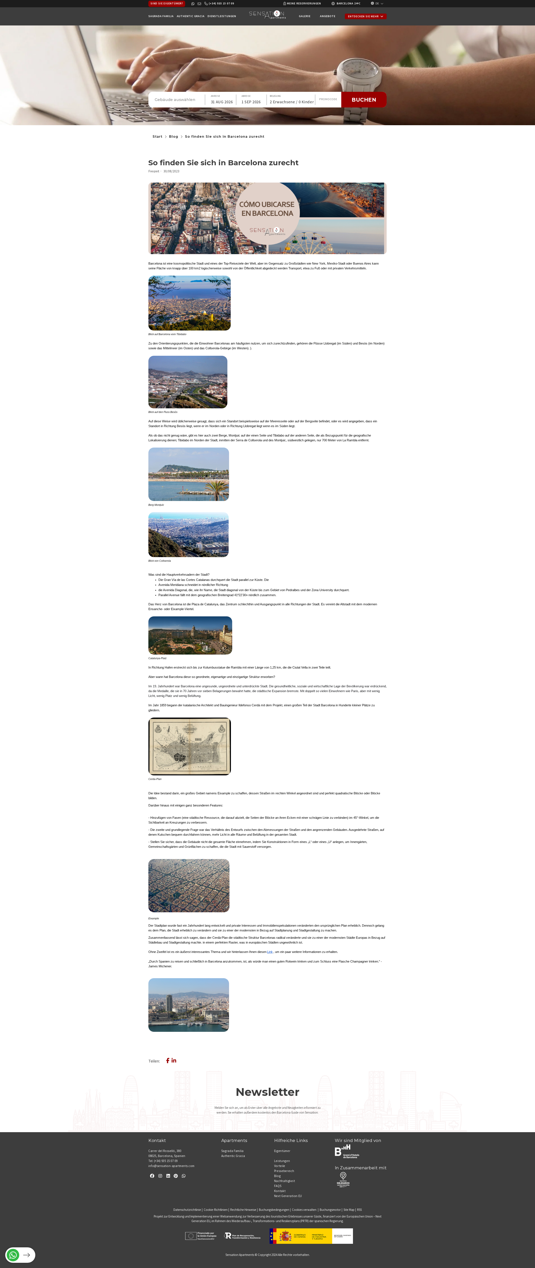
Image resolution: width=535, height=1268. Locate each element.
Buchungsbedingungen (274, 1210)
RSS (359, 1210)
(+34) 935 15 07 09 (221, 4)
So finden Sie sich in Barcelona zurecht (224, 137)
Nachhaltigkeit (284, 1181)
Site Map (349, 1210)
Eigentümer (282, 1151)
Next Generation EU (288, 1196)
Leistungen (282, 1161)
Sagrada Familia (232, 1151)
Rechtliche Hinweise (243, 1210)
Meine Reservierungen (304, 4)
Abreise (246, 96)
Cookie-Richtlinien (216, 1210)
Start (157, 137)
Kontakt (280, 1191)
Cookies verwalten (304, 1210)
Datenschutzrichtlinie (187, 1210)
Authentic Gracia (233, 1156)
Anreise (215, 96)
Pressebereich (284, 1171)
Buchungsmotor (330, 1210)
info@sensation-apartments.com (171, 1166)
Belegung (275, 96)
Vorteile (279, 1166)
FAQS (278, 1186)
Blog (173, 137)
